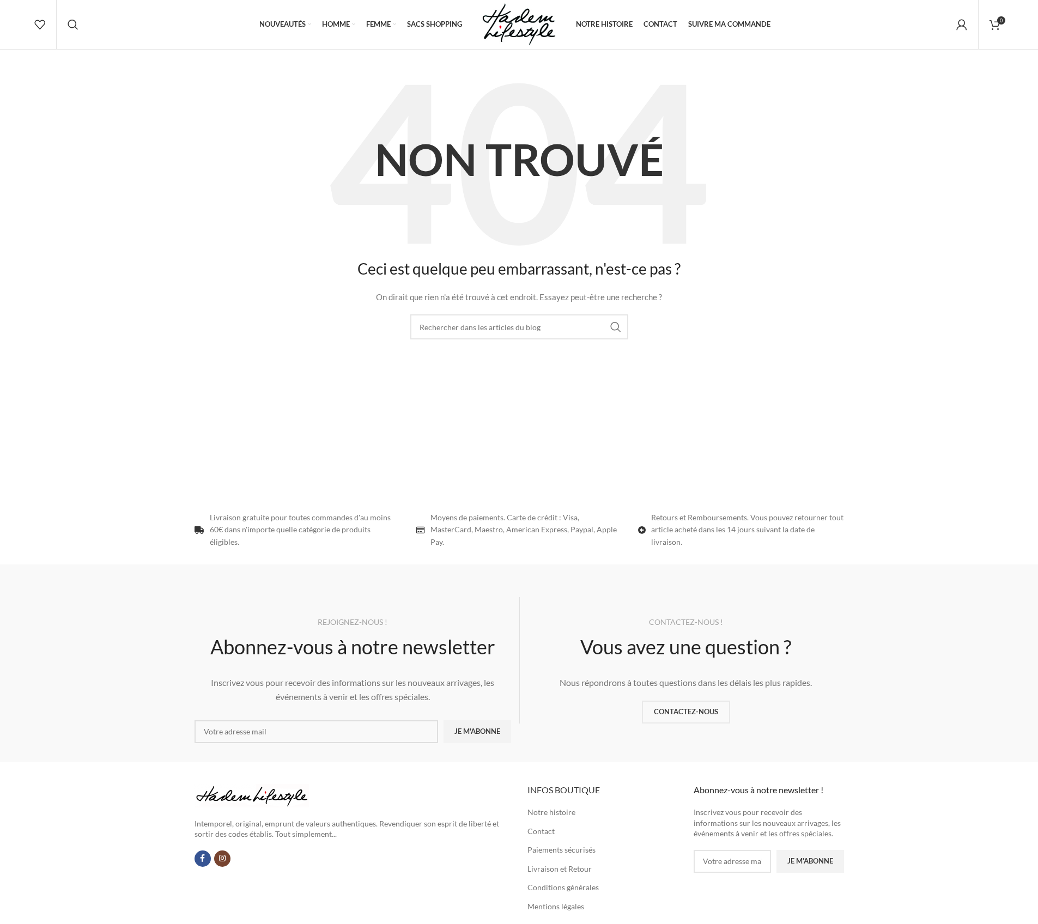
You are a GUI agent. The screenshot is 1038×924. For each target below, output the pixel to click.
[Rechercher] (73, 24)
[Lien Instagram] (222, 858)
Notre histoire (551, 812)
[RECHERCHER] (615, 326)
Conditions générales (563, 887)
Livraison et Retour (559, 868)
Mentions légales (555, 906)
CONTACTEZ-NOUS (686, 711)
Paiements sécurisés (561, 849)
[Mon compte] (962, 24)
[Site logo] (518, 23)
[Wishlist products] (40, 24)
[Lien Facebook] (203, 858)
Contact (541, 831)
